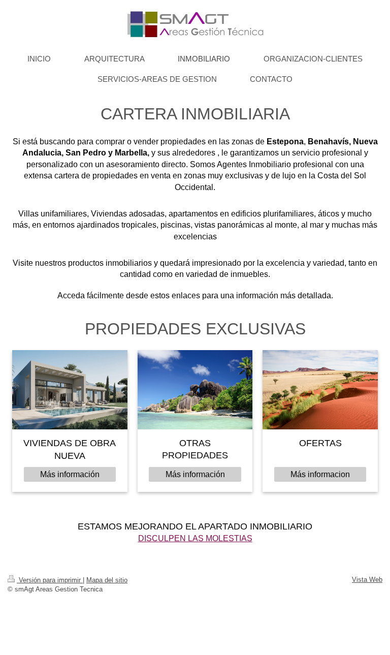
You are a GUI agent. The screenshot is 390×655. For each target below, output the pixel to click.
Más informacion (320, 474)
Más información (70, 474)
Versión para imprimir (50, 580)
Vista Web (367, 579)
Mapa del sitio (106, 580)
